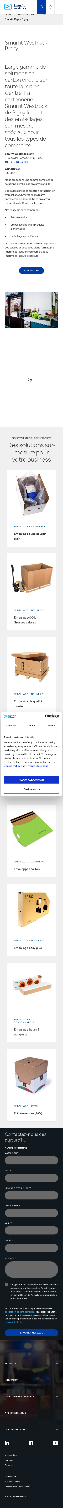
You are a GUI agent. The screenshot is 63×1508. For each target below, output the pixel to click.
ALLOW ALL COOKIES (32, 779)
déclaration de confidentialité (19, 1311)
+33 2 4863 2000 (18, 162)
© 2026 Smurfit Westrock (15, 1497)
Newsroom (9, 1460)
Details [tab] (32, 725)
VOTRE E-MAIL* (12, 1206)
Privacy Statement (36, 766)
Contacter (31, 270)
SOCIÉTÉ (9, 1241)
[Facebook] (31, 1443)
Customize (30, 789)
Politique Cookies (12, 1481)
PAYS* (8, 1171)
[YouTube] (55, 1443)
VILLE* (8, 1223)
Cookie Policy (12, 766)
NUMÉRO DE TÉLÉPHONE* (18, 1188)
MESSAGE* (10, 1258)
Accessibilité (10, 1476)
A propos (9, 1465)
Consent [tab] (11, 725)
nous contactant (13, 1322)
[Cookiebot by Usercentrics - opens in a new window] (45, 716)
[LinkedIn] (7, 1443)
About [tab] (51, 725)
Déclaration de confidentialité (17, 1486)
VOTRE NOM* (11, 1153)
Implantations (11, 1455)
